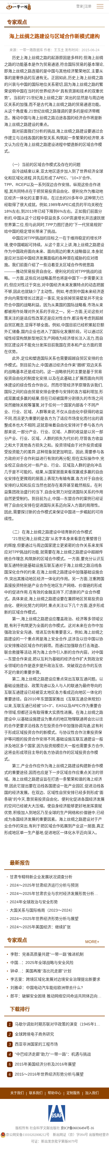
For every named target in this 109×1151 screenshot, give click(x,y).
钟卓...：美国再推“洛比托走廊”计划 (40, 971)
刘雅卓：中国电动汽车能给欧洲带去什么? (46, 987)
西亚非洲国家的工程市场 (33, 1044)
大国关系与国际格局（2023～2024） (42, 910)
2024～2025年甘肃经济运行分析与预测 (44, 885)
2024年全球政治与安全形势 (34, 902)
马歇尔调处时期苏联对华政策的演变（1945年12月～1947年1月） (55, 1024)
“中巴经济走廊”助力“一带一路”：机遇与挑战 (50, 1054)
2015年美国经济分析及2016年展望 (42, 1064)
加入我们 (92, 1093)
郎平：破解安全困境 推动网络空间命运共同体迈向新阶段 (56, 996)
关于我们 (17, 1093)
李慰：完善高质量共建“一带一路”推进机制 (47, 954)
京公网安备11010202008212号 (27, 1135)
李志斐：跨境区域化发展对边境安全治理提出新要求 (55, 979)
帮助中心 (54, 1093)
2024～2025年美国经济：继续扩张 (40, 927)
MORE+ (92, 941)
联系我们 (35, 1093)
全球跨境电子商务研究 (31, 1034)
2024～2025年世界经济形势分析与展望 (44, 918)
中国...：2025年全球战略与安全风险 (42, 962)
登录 (79, 6)
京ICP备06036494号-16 (77, 1128)
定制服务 (73, 1093)
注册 (88, 6)
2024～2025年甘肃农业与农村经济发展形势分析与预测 (56, 893)
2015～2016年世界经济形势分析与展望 (46, 1074)
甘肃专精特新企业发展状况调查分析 (41, 877)
